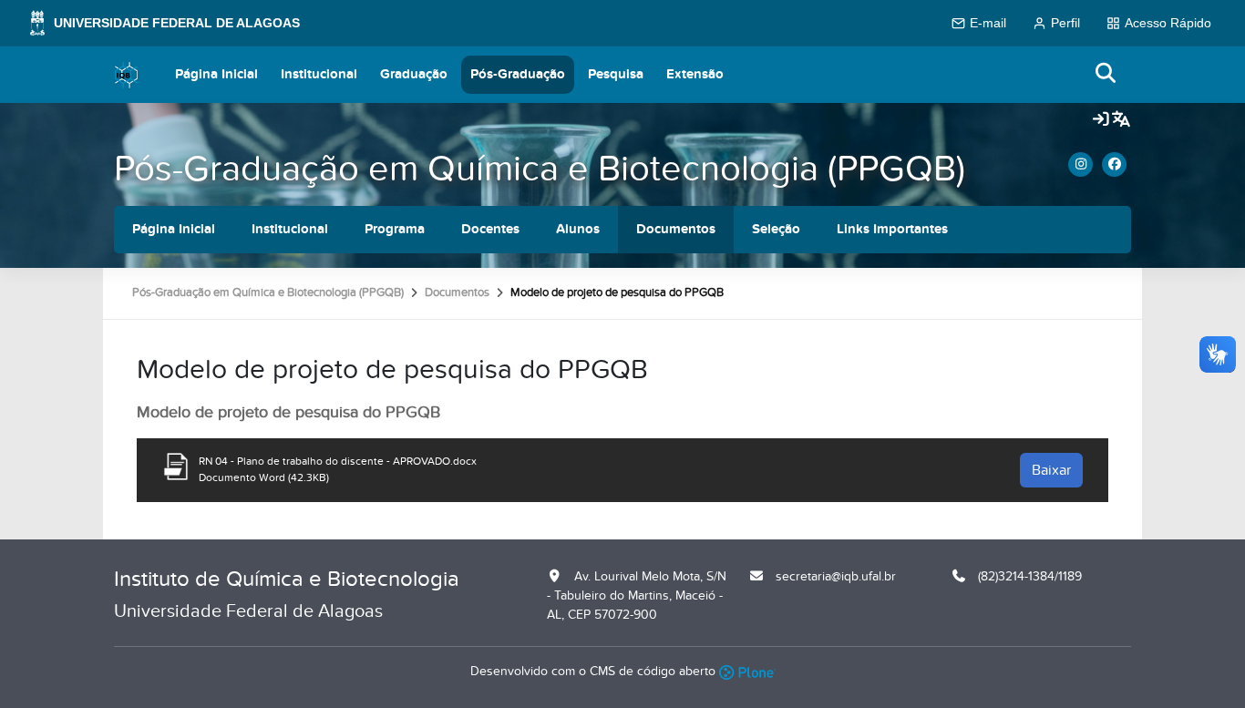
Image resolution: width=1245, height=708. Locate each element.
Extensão (695, 74)
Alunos (578, 229)
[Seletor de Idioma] (1121, 120)
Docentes (490, 229)
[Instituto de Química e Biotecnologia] (126, 74)
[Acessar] (1101, 120)
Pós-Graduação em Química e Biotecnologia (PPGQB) (539, 169)
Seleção (776, 229)
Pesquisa (615, 74)
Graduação (414, 74)
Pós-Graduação (517, 74)
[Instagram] (1080, 164)
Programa (395, 229)
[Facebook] (1114, 164)
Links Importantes (892, 229)
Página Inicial (216, 74)
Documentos (675, 229)
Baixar (1051, 470)
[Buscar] (1106, 74)
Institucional (319, 74)
